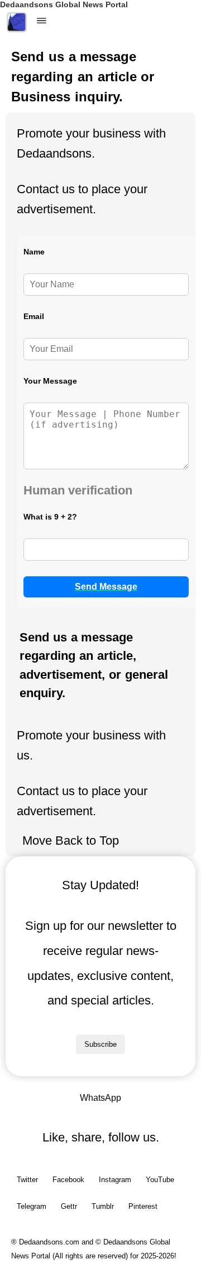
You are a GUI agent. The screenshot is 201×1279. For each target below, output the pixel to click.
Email (33, 316)
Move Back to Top (70, 840)
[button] (42, 21)
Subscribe (100, 1044)
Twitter (27, 1179)
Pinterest (142, 1206)
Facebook (68, 1179)
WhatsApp (100, 1097)
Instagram (115, 1179)
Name (34, 251)
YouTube (160, 1179)
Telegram (31, 1206)
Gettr (69, 1206)
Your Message (50, 380)
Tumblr (103, 1206)
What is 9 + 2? (50, 516)
